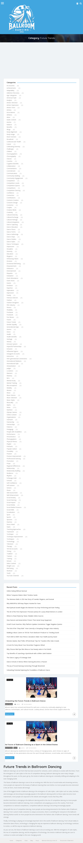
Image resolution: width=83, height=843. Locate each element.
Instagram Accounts (13, 354)
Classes (9, 159)
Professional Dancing (14, 459)
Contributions (11, 198)
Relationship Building (13, 471)
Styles (9, 527)
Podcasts (10, 446)
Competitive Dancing (13, 190)
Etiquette (10, 273)
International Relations (14, 361)
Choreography (11, 156)
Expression (10, 293)
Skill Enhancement (13, 495)
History (9, 342)
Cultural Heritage (12, 220)
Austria (9, 122)
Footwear (10, 312)
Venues (9, 561)
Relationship (11, 468)
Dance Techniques (13, 244)
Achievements (11, 88)
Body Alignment (12, 132)
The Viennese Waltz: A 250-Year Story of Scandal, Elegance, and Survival (30, 599)
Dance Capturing (12, 225)
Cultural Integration (13, 222)
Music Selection (12, 398)
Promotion (10, 461)
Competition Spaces (13, 185)
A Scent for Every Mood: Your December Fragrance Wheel (26, 645)
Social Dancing (11, 500)
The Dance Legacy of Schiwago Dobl (19, 658)
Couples (9, 207)
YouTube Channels (13, 576)
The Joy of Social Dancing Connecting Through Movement (26, 666)
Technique (10, 534)
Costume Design (12, 203)
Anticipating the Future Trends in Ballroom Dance (25, 701)
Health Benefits (12, 337)
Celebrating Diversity (13, 146)
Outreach (10, 420)
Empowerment (11, 266)
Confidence (10, 193)
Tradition (10, 554)
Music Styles (11, 400)
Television (10, 544)
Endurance (10, 268)
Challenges (10, 149)
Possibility (10, 451)
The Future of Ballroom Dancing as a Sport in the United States (31, 744)
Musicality (10, 402)
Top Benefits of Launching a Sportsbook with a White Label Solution (29, 653)
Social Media (11, 505)
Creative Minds (11, 210)
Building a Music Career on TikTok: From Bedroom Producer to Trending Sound (33, 633)
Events (9, 283)
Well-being (10, 568)
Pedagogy (10, 429)
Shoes (9, 490)
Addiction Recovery (13, 93)
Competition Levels (13, 183)
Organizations (11, 417)
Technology (10, 541)
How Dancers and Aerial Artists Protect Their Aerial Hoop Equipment (29, 620)
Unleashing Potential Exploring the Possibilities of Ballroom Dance (28, 670)
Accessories (10, 86)
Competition (11, 181)
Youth (9, 573)
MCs (8, 378)
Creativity (10, 212)
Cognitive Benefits (13, 164)
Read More (9, 714)
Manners (9, 373)
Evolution (10, 285)
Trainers (9, 556)
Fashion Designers (13, 303)
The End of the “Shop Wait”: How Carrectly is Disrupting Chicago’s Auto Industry (33, 628)
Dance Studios (11, 239)
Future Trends (11, 322)
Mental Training (12, 383)
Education (10, 254)
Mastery (9, 376)
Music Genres (11, 395)
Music (9, 393)
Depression (10, 246)
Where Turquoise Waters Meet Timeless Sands (22, 595)
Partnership (10, 422)
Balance (9, 125)
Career (9, 144)
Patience (9, 427)
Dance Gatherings (12, 234)
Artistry (9, 110)
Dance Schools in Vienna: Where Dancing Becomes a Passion (27, 662)
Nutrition (9, 410)
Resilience (10, 473)
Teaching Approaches (14, 529)
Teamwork (10, 532)
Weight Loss (11, 566)
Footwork (10, 315)
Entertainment (11, 271)
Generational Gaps (13, 327)
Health (9, 334)
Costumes (10, 205)
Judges (9, 368)
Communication (12, 173)
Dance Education (12, 227)
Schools (9, 480)
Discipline (10, 249)
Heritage (9, 339)
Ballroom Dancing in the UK (49, 840)
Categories (19, 840)
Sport (8, 515)
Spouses (9, 519)
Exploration (10, 290)
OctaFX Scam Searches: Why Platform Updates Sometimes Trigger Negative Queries (34, 624)
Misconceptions (12, 385)
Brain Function (11, 137)
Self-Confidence (12, 483)
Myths (9, 405)
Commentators (12, 168)
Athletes (9, 115)
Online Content (11, 415)
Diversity (9, 251)
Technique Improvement (15, 537)
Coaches (9, 161)
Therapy (9, 546)
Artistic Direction (12, 103)
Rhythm (9, 476)
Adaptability (10, 90)
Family (9, 295)
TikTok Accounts (12, 549)
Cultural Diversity (12, 215)
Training (9, 558)
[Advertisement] (41, 57)
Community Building (13, 176)
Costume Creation (13, 200)
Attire (8, 117)
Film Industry (11, 305)
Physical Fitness (12, 441)
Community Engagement (15, 178)
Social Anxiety (11, 498)
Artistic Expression (13, 105)
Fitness (9, 307)
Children (9, 151)
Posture (9, 454)
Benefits (9, 127)
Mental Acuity (11, 381)
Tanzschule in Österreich (66, 840)
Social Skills (10, 510)
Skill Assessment (12, 493)
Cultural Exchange (12, 217)
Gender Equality (12, 324)
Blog (31, 840)
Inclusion (9, 349)
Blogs (8, 129)
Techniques (10, 539)
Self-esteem (11, 485)
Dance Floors (11, 229)
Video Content (11, 563)
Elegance (10, 256)
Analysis (9, 100)
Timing (9, 551)
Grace (9, 332)
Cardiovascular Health (14, 142)
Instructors (10, 356)
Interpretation (11, 366)
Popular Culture (12, 449)
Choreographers (12, 154)
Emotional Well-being (14, 264)
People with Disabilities (14, 432)
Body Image (11, 134)
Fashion (9, 300)
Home (11, 840)
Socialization (11, 512)
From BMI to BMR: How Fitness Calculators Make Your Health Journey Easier (32, 637)
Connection (10, 195)
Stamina (9, 522)
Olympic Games (12, 412)
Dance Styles (11, 242)
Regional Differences (13, 466)
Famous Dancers (12, 298)
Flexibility (10, 310)
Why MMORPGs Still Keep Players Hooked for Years (24, 603)
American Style (11, 98)
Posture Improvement (14, 456)
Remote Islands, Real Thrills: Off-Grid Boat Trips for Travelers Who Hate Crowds (33, 641)
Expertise (10, 288)
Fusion (9, 320)
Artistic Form (11, 107)
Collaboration (11, 166)
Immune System (12, 344)
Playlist (9, 444)
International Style (13, 363)
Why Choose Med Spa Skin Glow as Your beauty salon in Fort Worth (29, 649)
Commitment (11, 171)
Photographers (11, 439)
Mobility (9, 388)
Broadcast (10, 139)
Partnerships (11, 424)
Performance (11, 434)
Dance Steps (11, 237)
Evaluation (10, 276)
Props (9, 463)
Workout (9, 571)
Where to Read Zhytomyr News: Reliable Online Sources (25, 616)
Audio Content (11, 120)
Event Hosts (11, 281)
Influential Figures (12, 351)
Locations (10, 371)
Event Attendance (12, 278)
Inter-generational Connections (17, 359)
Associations (11, 112)
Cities (26, 840)
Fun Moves (10, 317)
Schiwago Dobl (11, 478)
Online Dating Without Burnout (17, 591)
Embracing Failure (12, 259)
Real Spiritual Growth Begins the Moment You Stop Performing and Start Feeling (33, 608)
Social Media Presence (14, 507)
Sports (9, 517)
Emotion (9, 261)
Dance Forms (11, 232)
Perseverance (11, 437)
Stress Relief (11, 524)
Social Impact (11, 502)
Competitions (11, 188)
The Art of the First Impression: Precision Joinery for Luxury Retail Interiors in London (34, 612)
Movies (9, 390)
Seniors (9, 488)
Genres (9, 329)
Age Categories (12, 95)
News (8, 407)
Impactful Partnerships (14, 346)
